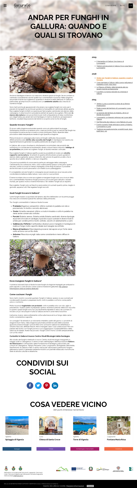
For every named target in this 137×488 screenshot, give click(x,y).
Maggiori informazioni (75, 486)
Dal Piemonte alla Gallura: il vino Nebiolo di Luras (114, 122)
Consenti (90, 486)
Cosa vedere (110, 6)
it (130, 6)
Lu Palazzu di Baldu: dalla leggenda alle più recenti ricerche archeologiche (112, 88)
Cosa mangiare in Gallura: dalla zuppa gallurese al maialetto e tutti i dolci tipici (115, 83)
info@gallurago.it (18, 476)
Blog (122, 6)
